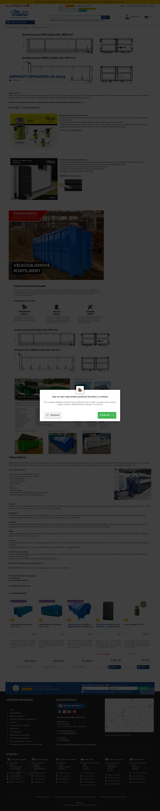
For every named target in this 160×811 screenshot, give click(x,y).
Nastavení (55, 415)
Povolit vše (104, 415)
